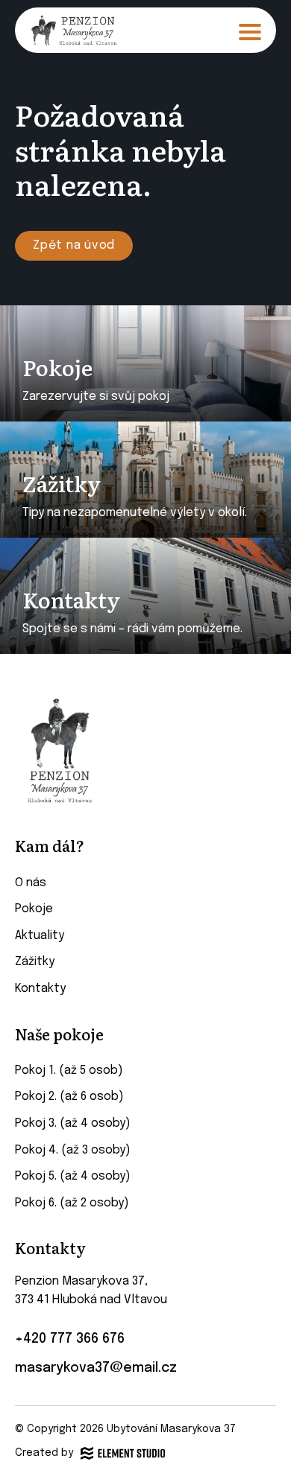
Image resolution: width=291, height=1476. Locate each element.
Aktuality (39, 935)
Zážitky (34, 961)
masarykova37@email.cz (96, 1368)
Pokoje (34, 909)
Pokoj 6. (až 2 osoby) (72, 1203)
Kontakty (40, 988)
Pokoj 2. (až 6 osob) (69, 1096)
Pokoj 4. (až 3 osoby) (73, 1150)
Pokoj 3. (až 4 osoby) (73, 1123)
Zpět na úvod (74, 245)
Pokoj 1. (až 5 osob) (69, 1070)
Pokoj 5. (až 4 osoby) (73, 1176)
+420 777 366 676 (70, 1339)
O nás (30, 883)
